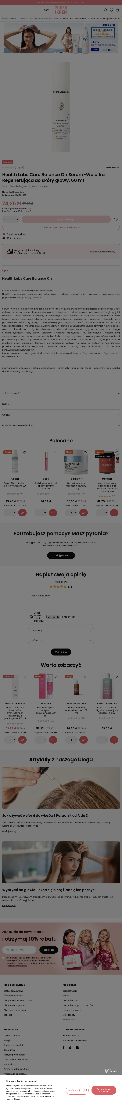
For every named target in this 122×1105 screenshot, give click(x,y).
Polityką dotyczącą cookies (27, 1088)
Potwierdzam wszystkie (104, 1090)
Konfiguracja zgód (77, 1090)
